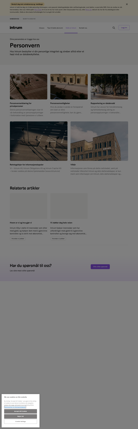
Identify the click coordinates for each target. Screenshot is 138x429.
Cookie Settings (20, 421)
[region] (21, 410)
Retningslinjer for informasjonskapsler (15, 407)
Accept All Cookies (20, 411)
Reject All (20, 416)
